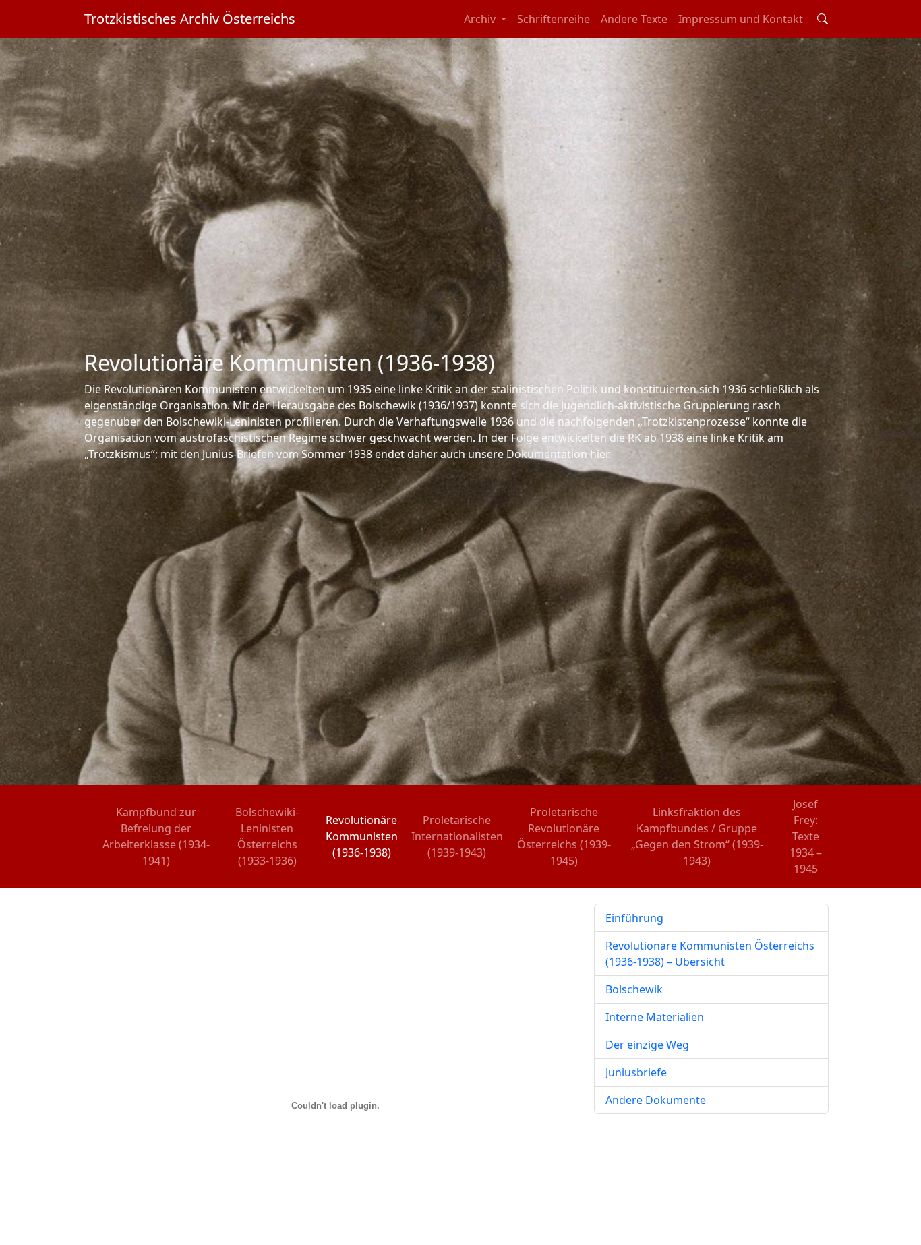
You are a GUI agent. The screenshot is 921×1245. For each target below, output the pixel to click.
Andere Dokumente (655, 1100)
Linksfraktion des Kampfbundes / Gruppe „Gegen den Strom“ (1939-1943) (697, 836)
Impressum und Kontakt (740, 18)
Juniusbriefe (636, 1072)
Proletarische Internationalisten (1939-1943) (457, 836)
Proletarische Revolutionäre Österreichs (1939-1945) (564, 836)
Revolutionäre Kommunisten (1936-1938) (362, 836)
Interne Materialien (654, 1017)
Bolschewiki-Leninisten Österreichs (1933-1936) (267, 836)
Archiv (481, 18)
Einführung (634, 917)
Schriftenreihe (553, 18)
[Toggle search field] (822, 19)
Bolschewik (634, 989)
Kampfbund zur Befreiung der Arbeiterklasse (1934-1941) (156, 836)
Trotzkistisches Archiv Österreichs (189, 18)
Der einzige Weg (647, 1044)
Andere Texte (634, 18)
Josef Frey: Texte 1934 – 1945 (806, 836)
